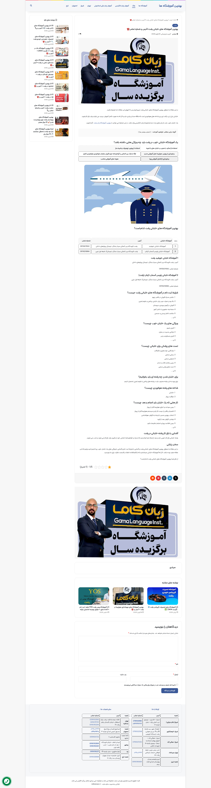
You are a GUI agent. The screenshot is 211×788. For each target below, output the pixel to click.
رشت (170, 20)
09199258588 (94, 757)
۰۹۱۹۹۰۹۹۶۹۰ (95, 731)
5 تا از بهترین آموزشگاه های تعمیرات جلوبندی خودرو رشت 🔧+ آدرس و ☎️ (43, 39)
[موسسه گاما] (128, 522)
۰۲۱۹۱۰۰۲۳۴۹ (138, 752)
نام (176, 664)
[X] (175, 478)
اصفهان (74, 6)
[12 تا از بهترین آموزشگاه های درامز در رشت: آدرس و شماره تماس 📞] (62, 108)
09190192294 (94, 725)
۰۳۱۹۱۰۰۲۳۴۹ (95, 729)
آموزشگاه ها (143, 6)
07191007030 (137, 742)
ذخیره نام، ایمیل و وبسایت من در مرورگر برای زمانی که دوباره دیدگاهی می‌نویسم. (150, 685)
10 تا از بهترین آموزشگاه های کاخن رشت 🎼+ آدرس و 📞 (43, 27)
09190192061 (94, 746)
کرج (67, 6)
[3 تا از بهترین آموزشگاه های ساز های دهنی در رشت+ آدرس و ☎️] (62, 63)
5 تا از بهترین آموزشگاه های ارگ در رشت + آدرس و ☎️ (44, 95)
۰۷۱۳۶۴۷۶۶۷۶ (137, 723)
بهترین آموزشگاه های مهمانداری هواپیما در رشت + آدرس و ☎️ (129, 608)
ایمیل (175, 674)
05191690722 (94, 737)
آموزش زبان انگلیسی (122, 6)
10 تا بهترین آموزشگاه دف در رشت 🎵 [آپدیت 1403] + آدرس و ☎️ (43, 51)
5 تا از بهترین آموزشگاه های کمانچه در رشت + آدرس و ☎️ (43, 84)
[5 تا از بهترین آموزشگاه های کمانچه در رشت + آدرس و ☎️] (62, 87)
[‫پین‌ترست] (158, 478)
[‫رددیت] (152, 478)
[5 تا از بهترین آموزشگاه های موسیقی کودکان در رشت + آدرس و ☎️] (62, 75)
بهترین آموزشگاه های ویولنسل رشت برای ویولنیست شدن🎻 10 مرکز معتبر (43, 120)
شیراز (82, 6)
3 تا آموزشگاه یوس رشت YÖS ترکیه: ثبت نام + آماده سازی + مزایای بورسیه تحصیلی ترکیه (94, 608)
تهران (89, 6)
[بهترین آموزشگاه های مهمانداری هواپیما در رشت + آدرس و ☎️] (128, 596)
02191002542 (94, 720)
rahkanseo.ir (96, 784)
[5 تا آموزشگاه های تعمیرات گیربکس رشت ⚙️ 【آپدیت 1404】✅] (162, 596)
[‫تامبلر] (164, 478)
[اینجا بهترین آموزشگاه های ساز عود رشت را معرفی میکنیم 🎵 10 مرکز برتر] (62, 132)
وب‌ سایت (123, 674)
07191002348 (137, 731)
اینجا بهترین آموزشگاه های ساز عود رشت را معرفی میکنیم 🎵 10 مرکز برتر (43, 131)
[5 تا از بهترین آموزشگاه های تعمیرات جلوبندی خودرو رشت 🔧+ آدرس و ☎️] (62, 40)
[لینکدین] (169, 478)
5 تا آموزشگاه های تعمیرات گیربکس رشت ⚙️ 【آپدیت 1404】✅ (163, 608)
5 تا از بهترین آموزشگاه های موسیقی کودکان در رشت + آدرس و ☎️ (44, 74)
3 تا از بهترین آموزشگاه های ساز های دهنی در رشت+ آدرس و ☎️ (43, 63)
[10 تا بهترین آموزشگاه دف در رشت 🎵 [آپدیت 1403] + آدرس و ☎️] (62, 51)
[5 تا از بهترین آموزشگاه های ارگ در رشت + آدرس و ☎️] (62, 98)
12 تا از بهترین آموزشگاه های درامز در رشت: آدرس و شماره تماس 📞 (43, 108)
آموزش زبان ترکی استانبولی (103, 6)
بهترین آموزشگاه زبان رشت (102, 123)
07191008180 (137, 721)
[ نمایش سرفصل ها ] (144, 132)
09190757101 (94, 722)
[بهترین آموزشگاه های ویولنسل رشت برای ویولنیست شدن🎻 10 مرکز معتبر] (62, 120)
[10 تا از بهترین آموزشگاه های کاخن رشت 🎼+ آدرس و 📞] (62, 29)
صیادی (174, 34)
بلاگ (133, 6)
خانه (175, 20)
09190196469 (137, 762)
